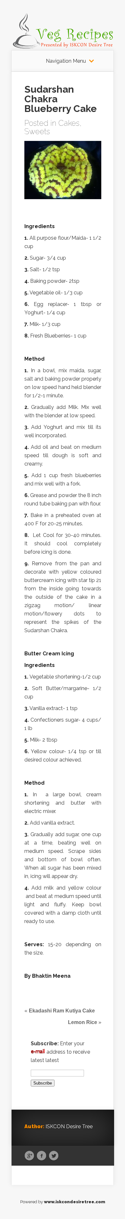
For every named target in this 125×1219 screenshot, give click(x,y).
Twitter (54, 1156)
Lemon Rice (82, 1022)
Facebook (41, 1156)
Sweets (37, 131)
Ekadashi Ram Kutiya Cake (62, 1010)
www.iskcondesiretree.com (74, 1201)
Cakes (68, 123)
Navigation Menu (66, 61)
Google (29, 1156)
